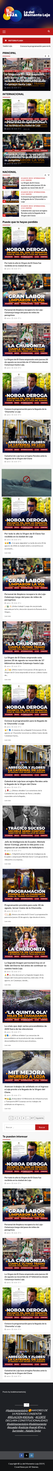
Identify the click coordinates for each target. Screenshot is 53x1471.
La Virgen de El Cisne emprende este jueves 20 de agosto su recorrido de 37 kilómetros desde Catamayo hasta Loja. (26, 362)
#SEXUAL (28, 1416)
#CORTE (41, 1416)
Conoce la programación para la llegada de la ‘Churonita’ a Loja (34, 185)
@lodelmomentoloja (17, 1410)
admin (9, 88)
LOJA (37, 71)
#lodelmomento (37, 1423)
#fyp (40, 1427)
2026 (15, 88)
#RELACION (15, 1416)
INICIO (17, 71)
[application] (26, 483)
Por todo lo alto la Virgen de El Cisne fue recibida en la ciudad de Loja (34, 213)
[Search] (48, 31)
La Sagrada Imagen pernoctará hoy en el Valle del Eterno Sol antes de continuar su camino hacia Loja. (25, 966)
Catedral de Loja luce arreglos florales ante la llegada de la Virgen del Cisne (34, 199)
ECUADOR (8, 71)
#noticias (23, 1427)
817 (32, 1118)
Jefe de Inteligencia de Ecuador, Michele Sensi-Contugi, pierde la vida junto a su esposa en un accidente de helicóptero (25, 845)
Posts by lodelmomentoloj (14, 1392)
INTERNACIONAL (27, 71)
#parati (33, 1427)
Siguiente (39, 1118)
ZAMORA (44, 71)
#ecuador (12, 1427)
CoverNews (19, 1467)
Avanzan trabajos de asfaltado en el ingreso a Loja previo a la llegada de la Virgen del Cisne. (26, 1089)
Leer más (8, 553)
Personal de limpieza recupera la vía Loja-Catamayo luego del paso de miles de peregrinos (26, 157)
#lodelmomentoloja (17, 1423)
